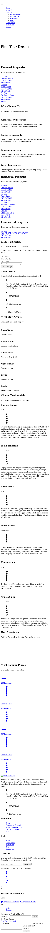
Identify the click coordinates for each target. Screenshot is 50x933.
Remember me (9, 919)
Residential (14, 18)
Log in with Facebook (11, 902)
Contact (8, 27)
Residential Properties (14, 827)
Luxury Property (16, 14)
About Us (9, 10)
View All (4, 101)
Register (9, 910)
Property (9, 12)
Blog (7, 847)
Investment (10, 25)
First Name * (6, 923)
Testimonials (10, 23)
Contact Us (10, 849)
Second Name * (39, 923)
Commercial (14, 16)
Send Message (7, 267)
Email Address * (29, 926)
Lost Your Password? (9, 921)
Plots (12, 21)
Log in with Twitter (28, 902)
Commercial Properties (14, 825)
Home (8, 8)
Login (8, 908)
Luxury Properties (12, 829)
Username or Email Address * (12, 914)
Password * (5, 916)
